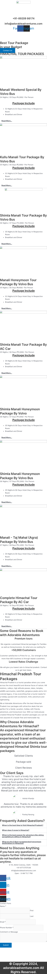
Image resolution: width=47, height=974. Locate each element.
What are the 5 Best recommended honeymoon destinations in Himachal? (21, 842)
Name (3, 906)
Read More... (7, 121)
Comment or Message (9, 932)
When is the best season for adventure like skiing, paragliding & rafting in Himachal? (23, 836)
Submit (6, 945)
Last (31, 916)
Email (3, 922)
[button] (23, 121)
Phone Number (6, 928)
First (31, 910)
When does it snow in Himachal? (15, 830)
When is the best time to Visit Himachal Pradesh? (22, 825)
